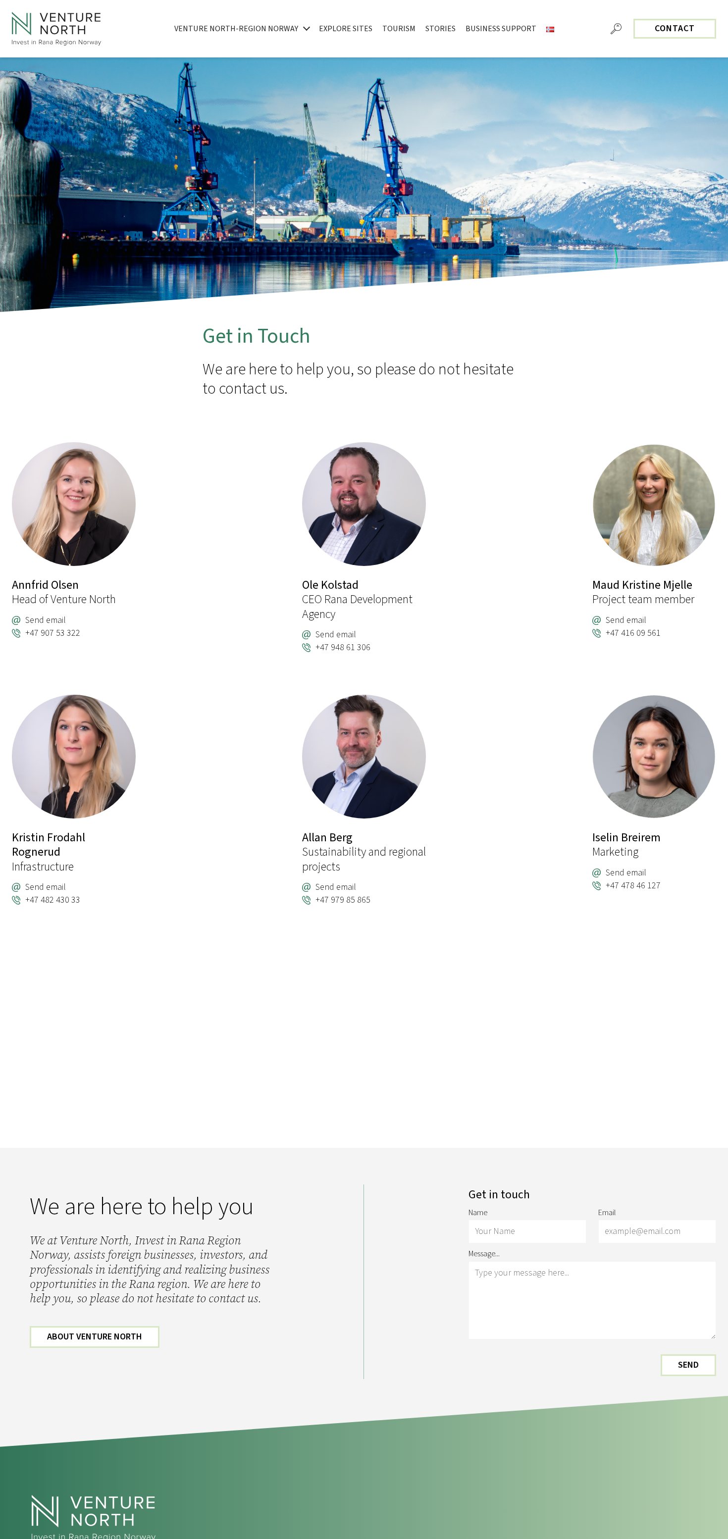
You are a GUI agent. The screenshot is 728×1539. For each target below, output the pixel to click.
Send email (45, 620)
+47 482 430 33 (52, 900)
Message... (484, 1254)
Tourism (399, 28)
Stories (440, 28)
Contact (675, 28)
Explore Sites (345, 28)
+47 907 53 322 (52, 633)
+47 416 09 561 (633, 633)
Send (688, 1365)
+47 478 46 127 (633, 885)
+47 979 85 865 (342, 900)
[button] (616, 28)
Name (477, 1213)
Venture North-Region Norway (236, 28)
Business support (501, 28)
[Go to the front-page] (56, 29)
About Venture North (94, 1337)
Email (607, 1213)
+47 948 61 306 (342, 647)
